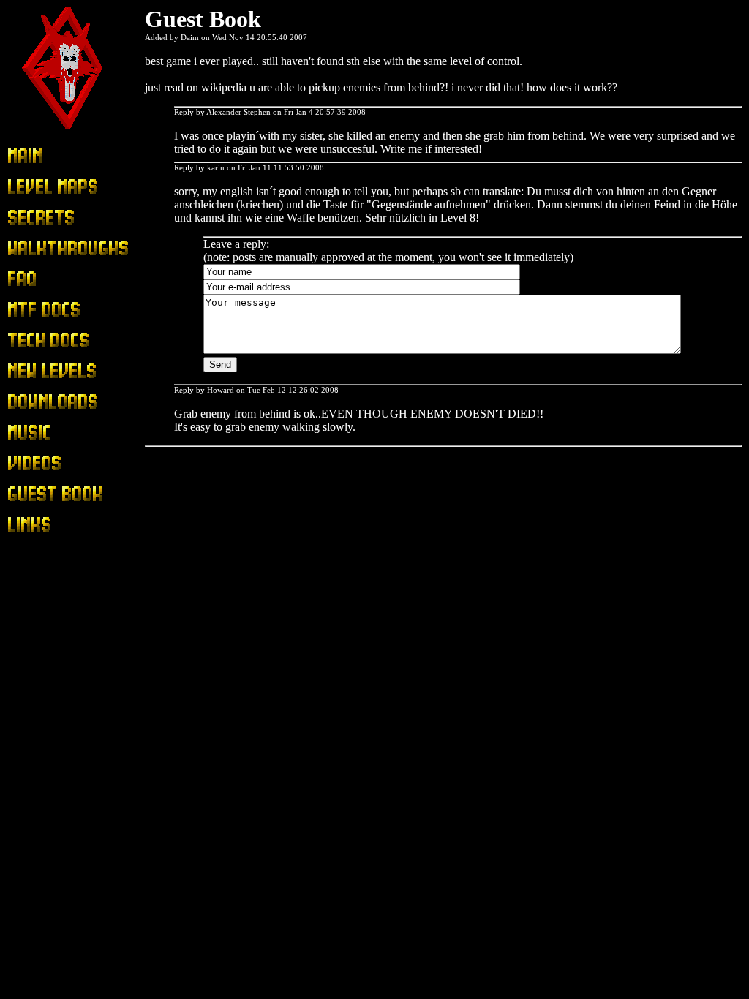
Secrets (23, 217)
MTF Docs (33, 310)
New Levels (35, 371)
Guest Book (35, 494)
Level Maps (34, 187)
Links (20, 525)
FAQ (19, 279)
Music (21, 432)
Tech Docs (32, 340)
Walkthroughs (39, 248)
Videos (23, 463)
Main (19, 156)
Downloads (34, 402)
